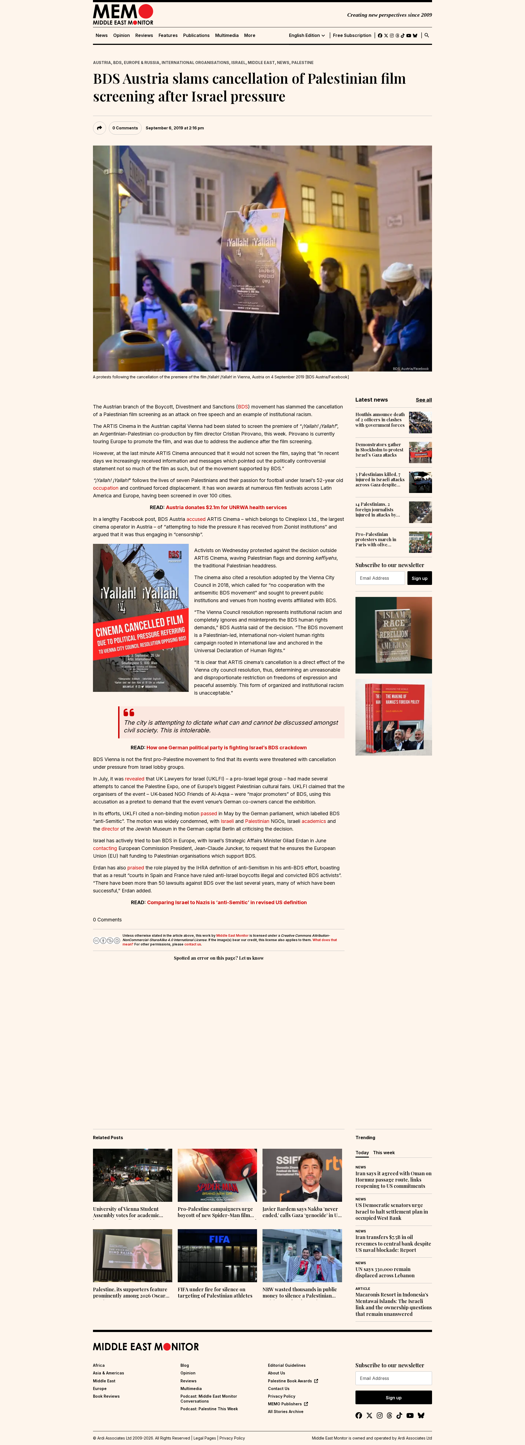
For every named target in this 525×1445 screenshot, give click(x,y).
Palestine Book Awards (290, 1381)
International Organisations (195, 62)
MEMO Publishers (285, 1404)
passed (209, 813)
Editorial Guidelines (287, 1365)
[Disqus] (219, 1037)
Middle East (261, 62)
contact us (192, 944)
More (249, 35)
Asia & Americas (108, 1373)
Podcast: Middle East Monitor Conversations (208, 1398)
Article (362, 1289)
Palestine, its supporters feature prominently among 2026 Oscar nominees (130, 1293)
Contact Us (279, 1388)
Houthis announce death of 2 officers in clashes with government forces (380, 420)
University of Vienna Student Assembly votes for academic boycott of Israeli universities (126, 1213)
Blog (184, 1365)
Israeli (227, 821)
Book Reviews (106, 1396)
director (110, 829)
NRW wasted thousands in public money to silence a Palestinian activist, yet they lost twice (299, 1293)
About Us (276, 1373)
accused (196, 519)
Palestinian (257, 821)
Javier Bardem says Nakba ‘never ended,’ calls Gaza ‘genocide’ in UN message (301, 1213)
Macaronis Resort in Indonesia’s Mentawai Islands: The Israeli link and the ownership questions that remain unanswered (393, 1304)
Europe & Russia (141, 62)
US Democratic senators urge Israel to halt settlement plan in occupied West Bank (391, 1211)
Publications (196, 35)
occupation (105, 488)
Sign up (420, 578)
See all (424, 400)
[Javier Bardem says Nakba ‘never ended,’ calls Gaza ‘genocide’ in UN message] (302, 1175)
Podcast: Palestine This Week (209, 1408)
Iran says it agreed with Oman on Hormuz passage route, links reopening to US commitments (393, 1179)
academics (314, 821)
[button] (141, 618)
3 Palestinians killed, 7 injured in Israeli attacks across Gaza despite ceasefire (380, 480)
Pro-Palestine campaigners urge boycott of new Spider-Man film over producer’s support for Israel (217, 1213)
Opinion (121, 35)
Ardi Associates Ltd (415, 1438)
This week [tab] (384, 1152)
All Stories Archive (286, 1411)
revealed (134, 779)
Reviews (144, 35)
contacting (105, 848)
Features (168, 35)
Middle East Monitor (232, 935)
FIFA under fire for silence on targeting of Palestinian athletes (215, 1292)
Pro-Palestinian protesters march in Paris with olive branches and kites (375, 539)
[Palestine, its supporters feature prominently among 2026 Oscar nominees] (132, 1255)
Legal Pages (205, 1438)
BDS (117, 62)
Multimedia (227, 35)
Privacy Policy (281, 1396)
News (102, 35)
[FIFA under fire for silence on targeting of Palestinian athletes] (217, 1255)
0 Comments (125, 128)
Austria (102, 62)
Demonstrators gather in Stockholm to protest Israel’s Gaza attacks (379, 450)
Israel (238, 62)
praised (135, 868)
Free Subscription (352, 35)
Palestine (302, 62)
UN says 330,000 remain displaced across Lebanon (385, 1272)
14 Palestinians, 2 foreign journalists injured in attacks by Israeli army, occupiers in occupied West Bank (379, 509)
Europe (100, 1388)
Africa (99, 1365)
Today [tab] (362, 1152)
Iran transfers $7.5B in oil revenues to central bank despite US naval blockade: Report (393, 1243)
